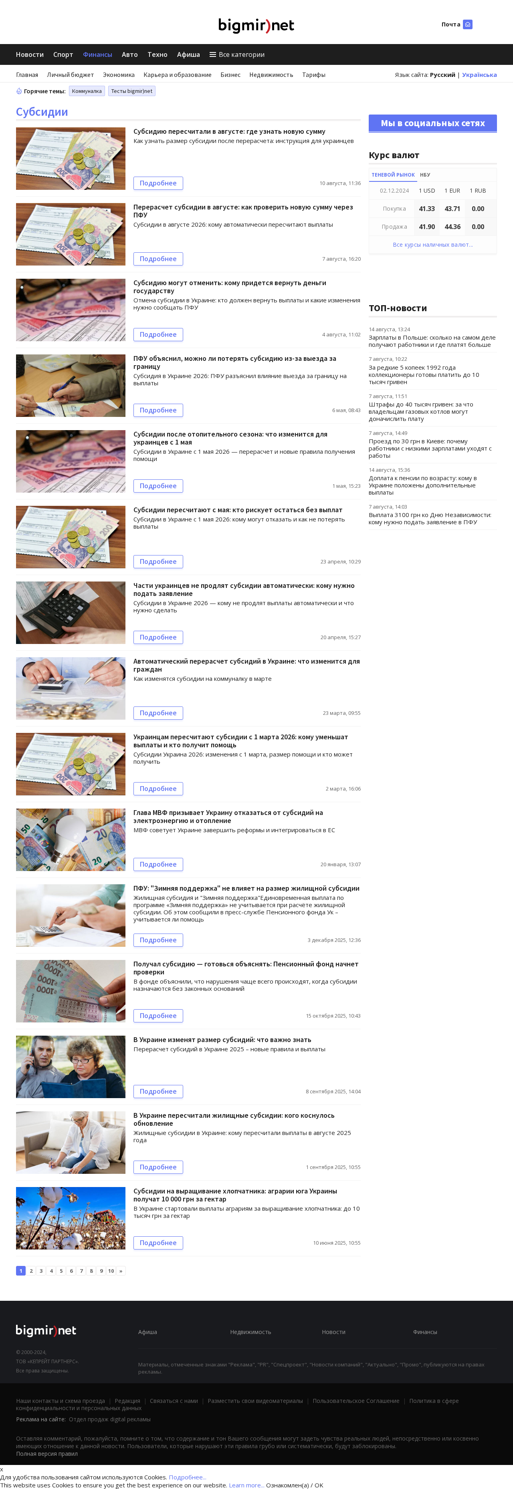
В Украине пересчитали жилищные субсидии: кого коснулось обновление (234, 1119)
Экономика (119, 74)
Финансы (97, 54)
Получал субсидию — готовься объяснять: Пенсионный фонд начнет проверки (246, 967)
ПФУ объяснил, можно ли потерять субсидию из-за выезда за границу (234, 362)
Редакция (127, 1400)
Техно (157, 54)
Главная (27, 74)
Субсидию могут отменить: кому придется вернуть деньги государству (229, 286)
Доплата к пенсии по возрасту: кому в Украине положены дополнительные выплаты (423, 485)
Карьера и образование (177, 74)
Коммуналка (87, 91)
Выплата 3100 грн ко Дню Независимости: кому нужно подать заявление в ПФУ (430, 518)
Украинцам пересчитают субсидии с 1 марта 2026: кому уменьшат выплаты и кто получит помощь (240, 740)
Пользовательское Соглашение (356, 1400)
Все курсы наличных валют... (433, 244)
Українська (479, 74)
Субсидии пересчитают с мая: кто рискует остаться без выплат (238, 509)
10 (111, 1270)
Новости (30, 54)
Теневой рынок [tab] (393, 174)
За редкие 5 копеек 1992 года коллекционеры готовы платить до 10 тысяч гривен (424, 374)
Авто (130, 54)
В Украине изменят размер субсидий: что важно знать (222, 1039)
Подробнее (158, 183)
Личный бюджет (70, 74)
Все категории (242, 54)
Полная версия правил (47, 1453)
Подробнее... (187, 1477)
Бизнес (230, 74)
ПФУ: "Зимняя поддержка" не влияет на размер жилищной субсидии (246, 888)
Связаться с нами (174, 1400)
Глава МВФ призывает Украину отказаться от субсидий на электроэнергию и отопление (228, 816)
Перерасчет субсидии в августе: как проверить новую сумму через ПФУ (243, 210)
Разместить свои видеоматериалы (255, 1400)
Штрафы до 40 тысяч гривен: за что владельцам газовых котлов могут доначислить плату (421, 411)
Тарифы (313, 74)
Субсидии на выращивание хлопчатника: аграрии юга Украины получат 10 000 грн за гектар (235, 1194)
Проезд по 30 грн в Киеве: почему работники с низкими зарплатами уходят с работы (430, 448)
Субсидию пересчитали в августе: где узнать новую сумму (229, 131)
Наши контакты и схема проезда (60, 1400)
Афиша (188, 54)
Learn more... (247, 1485)
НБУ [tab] (425, 174)
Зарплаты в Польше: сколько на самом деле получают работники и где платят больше (432, 340)
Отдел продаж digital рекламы (110, 1419)
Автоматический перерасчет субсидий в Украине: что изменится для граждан (246, 665)
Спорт (63, 54)
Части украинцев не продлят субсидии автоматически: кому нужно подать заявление (244, 589)
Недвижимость (271, 74)
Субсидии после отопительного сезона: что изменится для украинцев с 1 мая (230, 438)
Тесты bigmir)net (131, 91)
